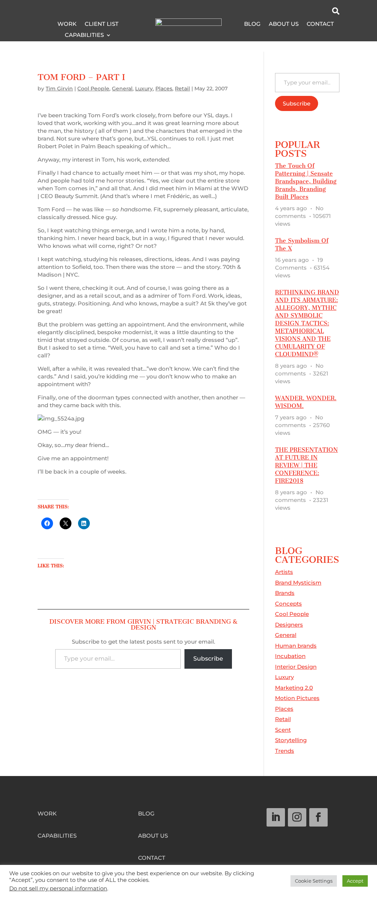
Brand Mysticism (298, 582)
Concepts (288, 603)
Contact (320, 24)
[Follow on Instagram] (297, 817)
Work (67, 24)
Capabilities (84, 35)
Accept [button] (355, 881)
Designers (289, 624)
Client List (102, 24)
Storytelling (291, 740)
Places (163, 88)
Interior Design (296, 666)
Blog (252, 24)
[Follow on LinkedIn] (276, 817)
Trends (284, 750)
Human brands (296, 645)
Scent (283, 729)
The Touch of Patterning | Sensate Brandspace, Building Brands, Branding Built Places (306, 181)
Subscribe (208, 658)
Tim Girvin (59, 88)
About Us (284, 24)
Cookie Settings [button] (313, 881)
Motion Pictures (297, 698)
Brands (285, 592)
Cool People (93, 88)
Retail (182, 88)
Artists (284, 571)
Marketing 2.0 (294, 687)
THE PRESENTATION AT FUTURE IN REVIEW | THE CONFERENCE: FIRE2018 (306, 465)
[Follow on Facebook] (318, 817)
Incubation (290, 655)
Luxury (144, 88)
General (122, 88)
